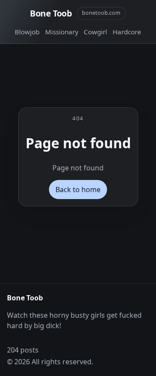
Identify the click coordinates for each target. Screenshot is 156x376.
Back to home (78, 189)
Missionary (61, 31)
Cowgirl (95, 31)
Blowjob (27, 31)
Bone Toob (51, 13)
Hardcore (127, 31)
